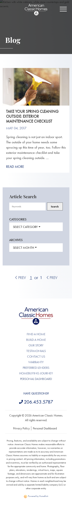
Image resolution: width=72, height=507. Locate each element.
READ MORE (15, 166)
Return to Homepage (36, 9)
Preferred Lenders (36, 368)
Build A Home (36, 340)
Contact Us (36, 356)
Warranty (36, 362)
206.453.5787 (38, 402)
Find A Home (36, 334)
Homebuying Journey (36, 373)
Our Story (36, 345)
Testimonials (36, 351)
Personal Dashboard (36, 379)
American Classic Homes (36, 309)
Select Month (23, 248)
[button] (63, 9)
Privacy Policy (21, 428)
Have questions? (36, 393)
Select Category (25, 227)
